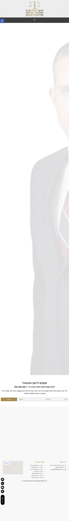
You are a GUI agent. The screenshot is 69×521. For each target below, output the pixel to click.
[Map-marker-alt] (2, 491)
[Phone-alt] (2, 483)
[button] (34, 19)
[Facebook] (2, 479)
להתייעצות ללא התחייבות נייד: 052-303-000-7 (34, 387)
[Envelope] (2, 487)
